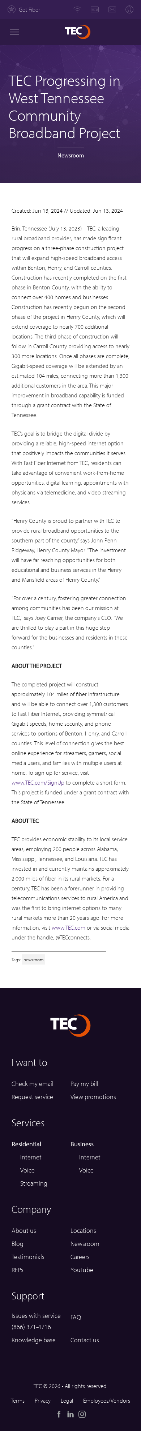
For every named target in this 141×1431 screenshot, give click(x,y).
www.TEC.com (68, 927)
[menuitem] (23, 9)
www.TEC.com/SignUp (38, 782)
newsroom (34, 959)
